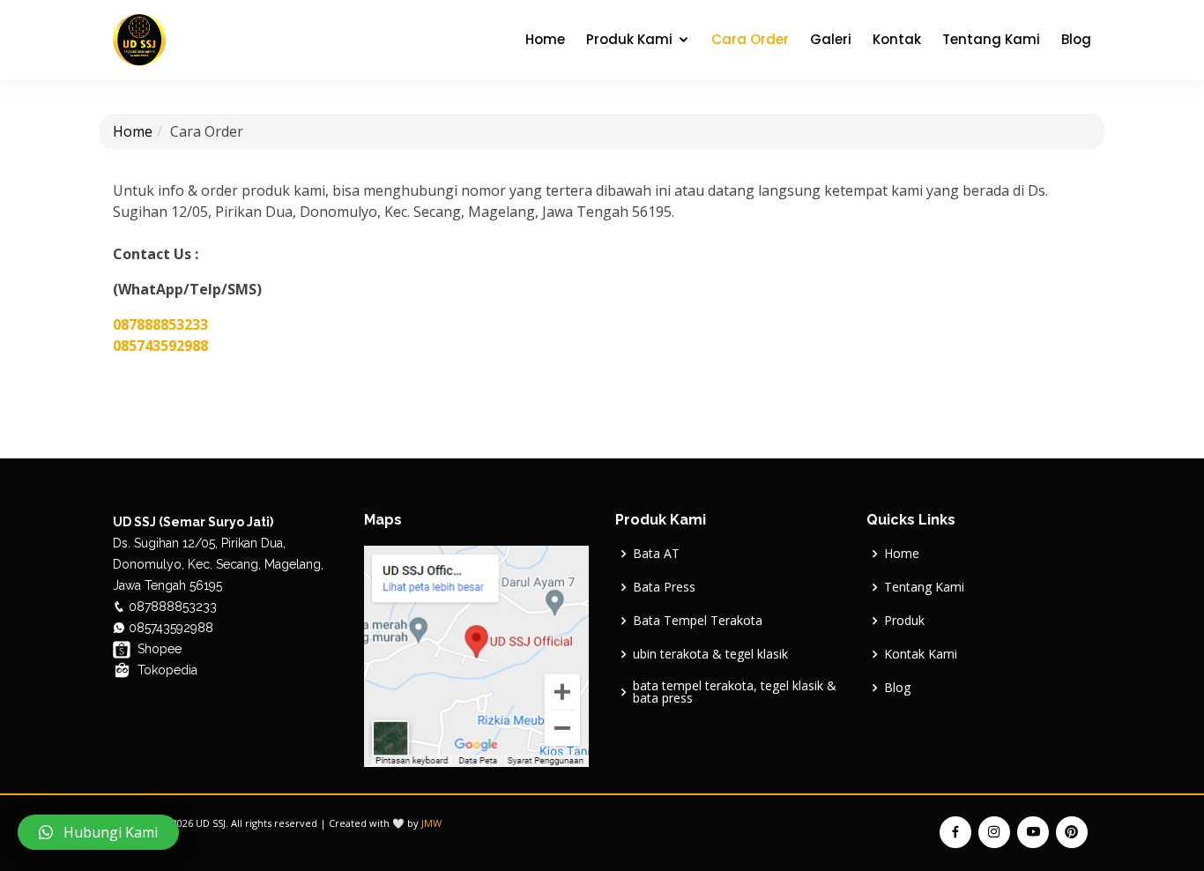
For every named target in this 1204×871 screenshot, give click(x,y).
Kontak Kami (920, 654)
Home (545, 39)
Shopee (158, 649)
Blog (1076, 39)
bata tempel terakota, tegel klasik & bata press (734, 692)
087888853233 (160, 324)
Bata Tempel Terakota (697, 620)
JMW (431, 823)
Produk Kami (629, 39)
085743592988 (160, 345)
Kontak (897, 39)
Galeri (830, 39)
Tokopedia (165, 670)
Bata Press (664, 587)
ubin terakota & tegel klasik (710, 654)
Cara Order (750, 39)
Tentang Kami (991, 39)
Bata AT (656, 553)
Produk (904, 620)
